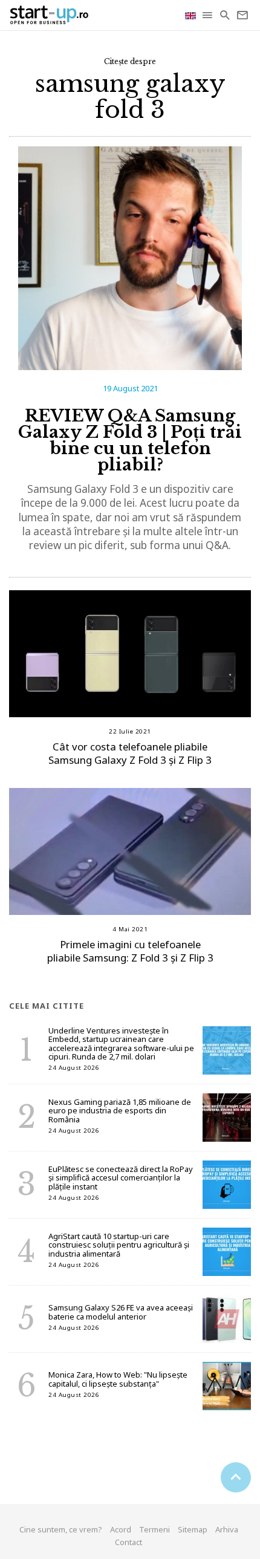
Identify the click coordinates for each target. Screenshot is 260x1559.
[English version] (191, 14)
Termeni (154, 1529)
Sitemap (192, 1529)
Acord (120, 1529)
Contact (128, 1542)
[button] (208, 15)
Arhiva (226, 1529)
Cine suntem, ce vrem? (60, 1529)
